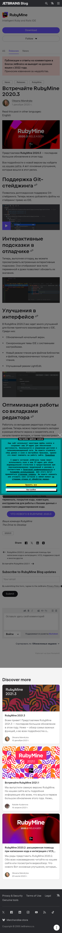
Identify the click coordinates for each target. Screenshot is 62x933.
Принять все (31, 485)
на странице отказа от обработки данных (33, 478)
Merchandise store (16, 920)
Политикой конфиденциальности (38, 469)
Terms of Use (33, 895)
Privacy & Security (12, 895)
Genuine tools (10, 900)
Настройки (31, 489)
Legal (48, 895)
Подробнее (50, 455)
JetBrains (25, 926)
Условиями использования (22, 472)
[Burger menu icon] (58, 3)
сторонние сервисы (27, 474)
